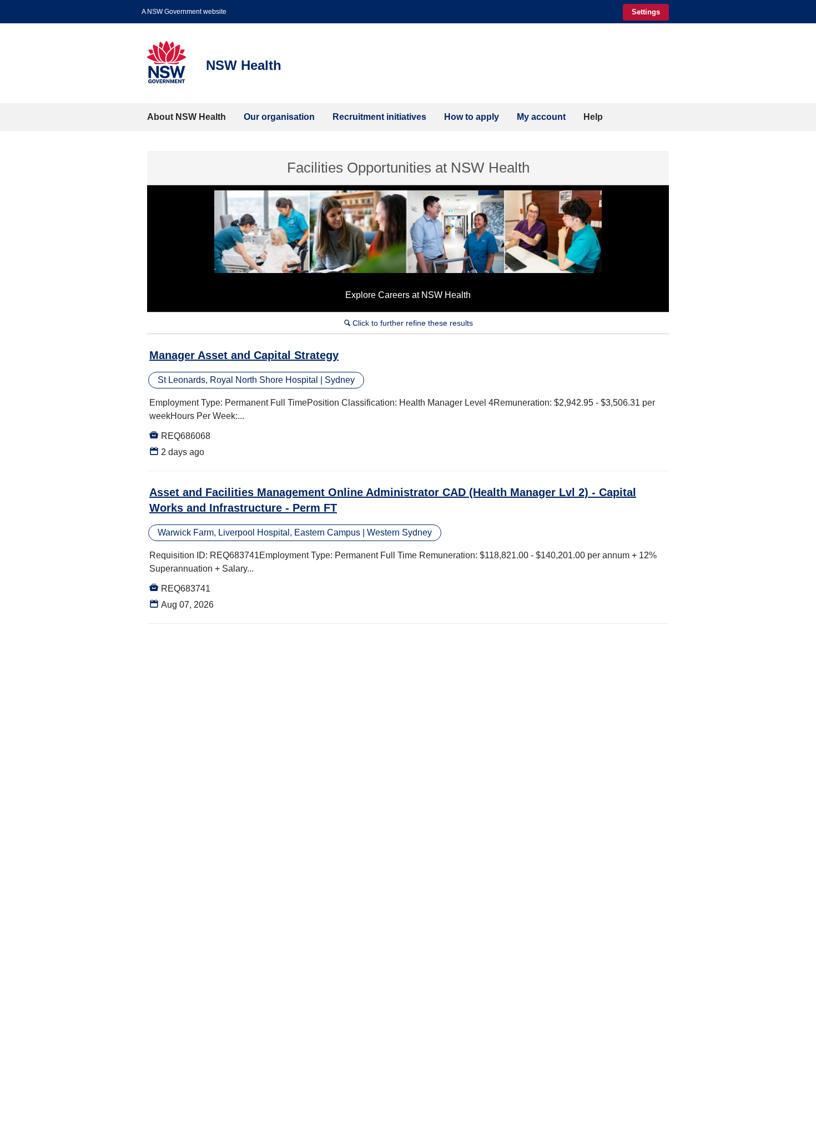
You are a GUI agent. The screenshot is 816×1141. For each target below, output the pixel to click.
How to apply (471, 117)
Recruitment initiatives (379, 117)
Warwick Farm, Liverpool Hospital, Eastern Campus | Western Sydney (295, 532)
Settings (646, 12)
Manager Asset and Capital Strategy (244, 355)
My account (541, 117)
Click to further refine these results (408, 323)
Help (593, 117)
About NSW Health (186, 117)
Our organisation (279, 117)
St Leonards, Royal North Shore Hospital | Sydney (256, 380)
